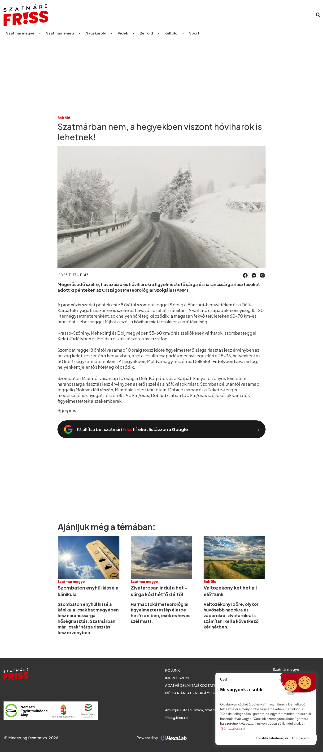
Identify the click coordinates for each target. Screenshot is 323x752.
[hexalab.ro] (173, 737)
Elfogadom (301, 738)
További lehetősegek (272, 738)
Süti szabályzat (233, 728)
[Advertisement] (161, 76)
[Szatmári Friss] (69, 15)
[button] (245, 275)
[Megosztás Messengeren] (254, 274)
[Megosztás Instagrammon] (262, 274)
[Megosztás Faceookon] (245, 274)
